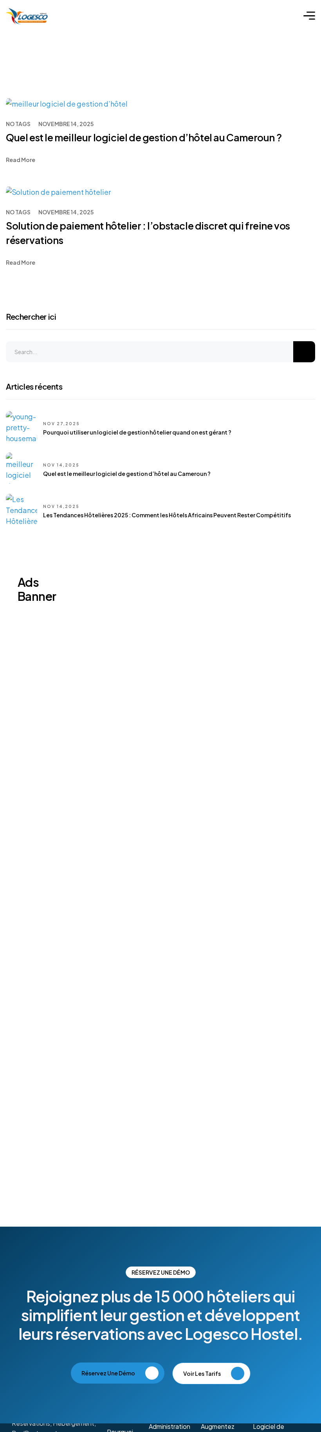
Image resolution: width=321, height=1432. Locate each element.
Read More (20, 159)
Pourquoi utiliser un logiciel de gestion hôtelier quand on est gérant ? (137, 432)
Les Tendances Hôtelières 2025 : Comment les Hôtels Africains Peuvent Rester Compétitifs (167, 514)
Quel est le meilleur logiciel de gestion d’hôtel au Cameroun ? (143, 137)
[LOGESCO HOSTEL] (27, 16)
